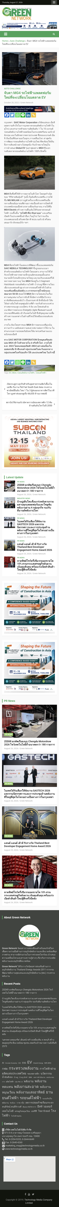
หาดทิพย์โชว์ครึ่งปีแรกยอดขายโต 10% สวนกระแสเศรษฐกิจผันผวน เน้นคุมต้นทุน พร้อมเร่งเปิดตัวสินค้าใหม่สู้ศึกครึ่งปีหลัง (35, 565)
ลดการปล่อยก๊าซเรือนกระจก (39, 1102)
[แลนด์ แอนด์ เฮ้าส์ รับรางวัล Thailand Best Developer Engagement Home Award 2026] (9, 545)
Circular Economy (11, 1063)
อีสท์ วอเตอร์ (44, 1106)
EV (10, 373)
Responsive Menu (54, 2)
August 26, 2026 (24, 494)
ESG (24, 1063)
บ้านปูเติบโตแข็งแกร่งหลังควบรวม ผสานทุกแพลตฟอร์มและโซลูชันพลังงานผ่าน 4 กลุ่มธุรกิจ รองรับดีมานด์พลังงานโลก (35, 506)
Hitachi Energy (38, 1063)
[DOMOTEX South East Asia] (29, 584)
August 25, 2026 (24, 554)
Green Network (26, 102)
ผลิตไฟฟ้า (10, 1081)
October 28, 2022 (11, 102)
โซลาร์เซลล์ (44, 1111)
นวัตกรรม (46, 1073)
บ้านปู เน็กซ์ (23, 1077)
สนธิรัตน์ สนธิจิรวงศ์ (11, 1106)
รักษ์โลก (12, 1103)
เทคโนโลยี (7, 1111)
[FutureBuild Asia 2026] (29, 366)
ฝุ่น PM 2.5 (19, 1082)
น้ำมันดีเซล (7, 1077)
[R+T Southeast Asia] (29, 107)
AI (3, 1063)
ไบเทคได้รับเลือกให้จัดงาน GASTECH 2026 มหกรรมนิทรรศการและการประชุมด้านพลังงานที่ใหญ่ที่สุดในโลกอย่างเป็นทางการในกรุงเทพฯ (35, 527)
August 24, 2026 (24, 573)
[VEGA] (29, 23)
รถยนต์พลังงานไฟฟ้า (26, 373)
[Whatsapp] (17, 115)
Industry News (23, 498)
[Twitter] (12, 115)
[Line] (22, 115)
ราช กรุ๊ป (20, 1103)
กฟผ (5, 1068)
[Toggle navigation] (5, 34)
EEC (19, 1063)
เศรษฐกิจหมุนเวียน (22, 1111)
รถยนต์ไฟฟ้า (41, 373)
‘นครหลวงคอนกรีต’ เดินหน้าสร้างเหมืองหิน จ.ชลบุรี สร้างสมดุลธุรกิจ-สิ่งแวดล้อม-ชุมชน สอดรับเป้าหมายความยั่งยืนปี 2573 (29, 1043)
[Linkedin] (28, 115)
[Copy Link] (33, 115)
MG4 (14, 373)
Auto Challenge (12, 88)
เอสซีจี (34, 1111)
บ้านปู (16, 1077)
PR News (20, 482)
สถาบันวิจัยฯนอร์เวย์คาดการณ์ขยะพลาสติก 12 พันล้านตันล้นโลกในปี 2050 (29, 404)
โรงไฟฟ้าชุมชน (16, 1116)
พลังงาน (28, 1081)
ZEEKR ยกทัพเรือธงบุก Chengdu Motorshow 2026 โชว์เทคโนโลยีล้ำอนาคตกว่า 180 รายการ (36, 487)
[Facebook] (6, 115)
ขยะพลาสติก (33, 1073)
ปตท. (30, 1077)
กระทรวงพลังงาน (23, 1068)
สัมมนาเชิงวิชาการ (29, 1107)
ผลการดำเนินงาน (39, 1077)
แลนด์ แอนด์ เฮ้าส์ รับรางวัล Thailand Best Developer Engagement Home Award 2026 (34, 547)
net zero (47, 1063)
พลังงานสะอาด (26, 1086)
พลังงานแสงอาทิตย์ (30, 1092)
